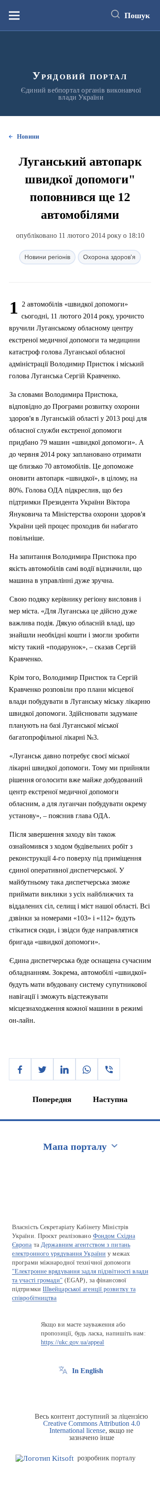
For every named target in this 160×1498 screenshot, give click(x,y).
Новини (28, 136)
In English (87, 1370)
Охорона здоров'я (109, 256)
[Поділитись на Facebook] (20, 1069)
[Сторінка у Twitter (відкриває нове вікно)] (79, 1390)
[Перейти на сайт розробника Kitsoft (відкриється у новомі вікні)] (44, 1458)
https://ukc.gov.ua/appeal (72, 1342)
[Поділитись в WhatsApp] (86, 1069)
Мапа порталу (75, 1146)
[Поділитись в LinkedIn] (64, 1069)
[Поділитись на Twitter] (42, 1069)
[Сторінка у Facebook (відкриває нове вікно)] (63, 1390)
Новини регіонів (47, 256)
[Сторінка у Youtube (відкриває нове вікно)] (96, 1390)
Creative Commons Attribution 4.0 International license (91, 1427)
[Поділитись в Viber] (109, 1069)
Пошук (137, 15)
